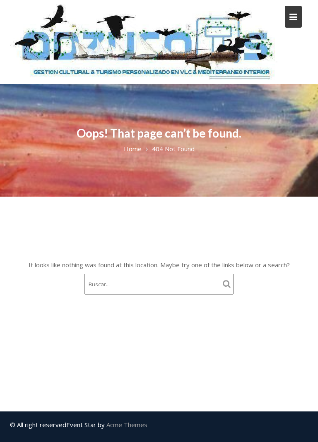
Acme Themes (126, 425)
